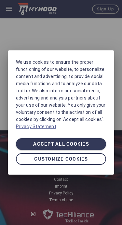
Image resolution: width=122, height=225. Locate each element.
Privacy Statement (36, 126)
